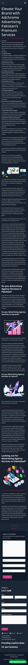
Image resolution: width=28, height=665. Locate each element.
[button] (18, 661)
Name (3, 594)
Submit (4, 629)
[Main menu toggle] (25, 2)
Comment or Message (7, 614)
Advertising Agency (14, 38)
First (2, 599)
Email (3, 602)
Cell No (3, 608)
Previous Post (14, 525)
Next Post (14, 528)
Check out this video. (6, 406)
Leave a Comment (5, 38)
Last (15, 599)
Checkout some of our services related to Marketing (13, 490)
